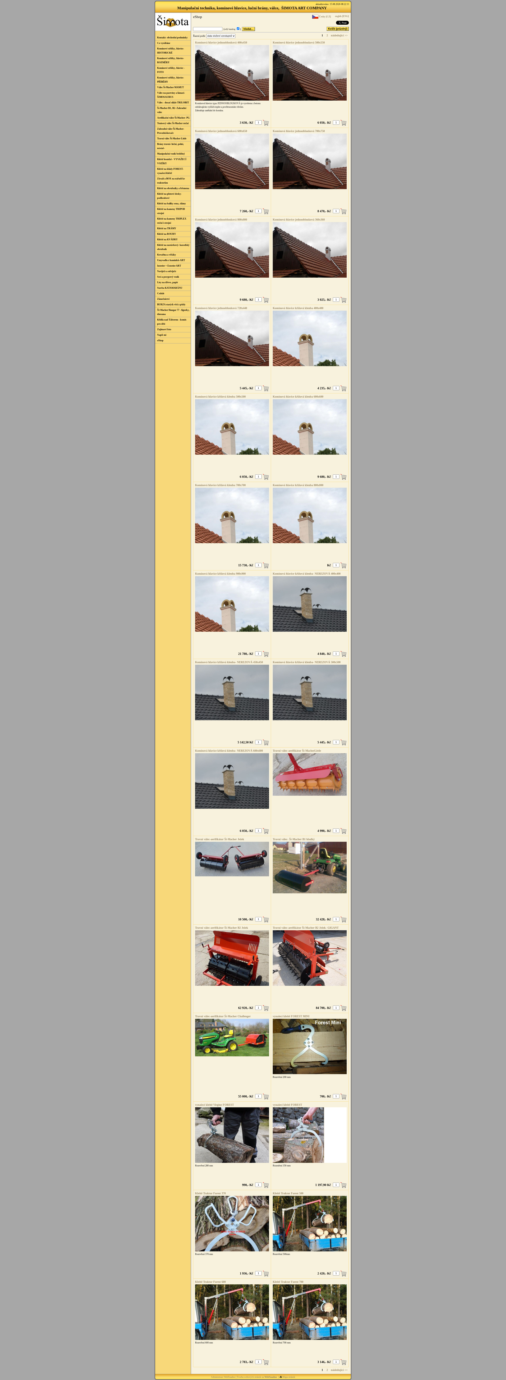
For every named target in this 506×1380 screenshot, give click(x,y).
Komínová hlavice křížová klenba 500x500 (220, 396)
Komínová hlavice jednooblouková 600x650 (221, 131)
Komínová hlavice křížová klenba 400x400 (298, 308)
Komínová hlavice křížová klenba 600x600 (298, 396)
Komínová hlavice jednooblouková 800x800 (221, 219)
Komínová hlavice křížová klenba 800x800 (298, 485)
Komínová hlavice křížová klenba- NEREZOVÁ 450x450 (229, 662)
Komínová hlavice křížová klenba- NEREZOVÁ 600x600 (229, 750)
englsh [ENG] (341, 16)
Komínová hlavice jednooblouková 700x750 (299, 131)
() (232, 28)
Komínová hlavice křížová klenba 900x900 (220, 573)
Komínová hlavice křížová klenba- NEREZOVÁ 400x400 (307, 573)
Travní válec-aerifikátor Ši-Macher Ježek (219, 839)
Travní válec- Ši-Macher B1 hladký (294, 839)
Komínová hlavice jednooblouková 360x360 (299, 219)
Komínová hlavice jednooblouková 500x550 (299, 42)
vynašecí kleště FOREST (287, 1104)
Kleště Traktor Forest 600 (210, 1281)
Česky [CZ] (324, 16)
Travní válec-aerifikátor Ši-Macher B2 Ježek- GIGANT (306, 927)
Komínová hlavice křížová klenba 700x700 (220, 485)
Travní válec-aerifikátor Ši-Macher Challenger (223, 1016)
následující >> (339, 35)
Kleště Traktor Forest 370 (210, 1193)
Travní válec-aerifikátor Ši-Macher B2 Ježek (221, 927)
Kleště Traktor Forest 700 (288, 1281)
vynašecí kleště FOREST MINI (291, 1016)
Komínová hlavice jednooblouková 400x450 (221, 42)
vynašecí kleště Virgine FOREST (214, 1104)
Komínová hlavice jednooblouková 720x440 (221, 308)
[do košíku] (266, 123)
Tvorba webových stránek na (257, 1377)
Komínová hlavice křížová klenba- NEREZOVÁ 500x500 (307, 662)
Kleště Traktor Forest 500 (288, 1193)
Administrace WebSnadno (223, 1377)
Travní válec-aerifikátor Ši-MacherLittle (297, 750)
